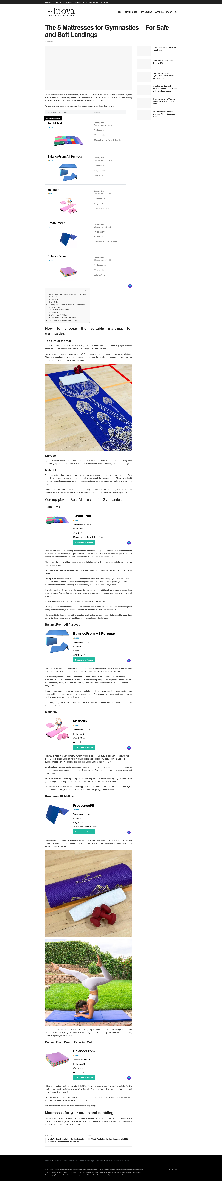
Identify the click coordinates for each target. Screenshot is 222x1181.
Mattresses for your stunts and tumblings (63, 320)
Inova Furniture (55, 1169)
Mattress (159, 12)
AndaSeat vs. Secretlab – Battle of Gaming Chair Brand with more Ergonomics (165, 88)
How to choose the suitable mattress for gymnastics (67, 294)
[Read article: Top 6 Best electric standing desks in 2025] (144, 64)
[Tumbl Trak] (68, 139)
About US (48, 1161)
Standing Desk (131, 12)
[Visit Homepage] (61, 12)
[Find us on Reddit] (176, 1169)
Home (120, 12)
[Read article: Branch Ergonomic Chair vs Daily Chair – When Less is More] (144, 103)
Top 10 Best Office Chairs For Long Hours (164, 48)
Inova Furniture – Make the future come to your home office (83, 1161)
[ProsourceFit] (68, 238)
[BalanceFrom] (68, 272)
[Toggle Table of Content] (84, 291)
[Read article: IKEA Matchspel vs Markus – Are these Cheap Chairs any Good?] (144, 115)
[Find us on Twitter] (173, 1169)
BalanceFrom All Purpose (65, 156)
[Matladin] (68, 205)
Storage (55, 299)
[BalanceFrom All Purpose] (68, 172)
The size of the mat (59, 297)
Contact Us (57, 1161)
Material (55, 302)
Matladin (53, 189)
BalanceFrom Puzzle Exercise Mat (64, 317)
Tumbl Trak (55, 123)
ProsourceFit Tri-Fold (59, 315)
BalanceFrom (57, 256)
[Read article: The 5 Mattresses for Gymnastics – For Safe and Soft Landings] (144, 77)
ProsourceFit (56, 223)
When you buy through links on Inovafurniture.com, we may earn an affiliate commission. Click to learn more (79, 2)
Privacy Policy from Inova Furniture (118, 1161)
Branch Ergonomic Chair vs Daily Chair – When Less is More (164, 101)
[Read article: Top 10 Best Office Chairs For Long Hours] (144, 51)
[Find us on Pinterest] (169, 1169)
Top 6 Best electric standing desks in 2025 (164, 61)
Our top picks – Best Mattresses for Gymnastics (66, 304)
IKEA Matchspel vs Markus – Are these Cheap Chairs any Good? (164, 114)
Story (169, 12)
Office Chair (146, 12)
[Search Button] (176, 12)
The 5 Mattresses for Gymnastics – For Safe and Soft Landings (163, 75)
